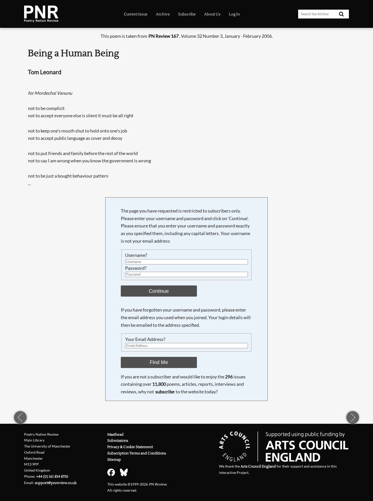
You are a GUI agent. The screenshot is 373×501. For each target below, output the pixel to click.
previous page (20, 417)
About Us (212, 14)
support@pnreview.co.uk (56, 482)
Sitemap (114, 459)
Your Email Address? (145, 339)
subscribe (164, 391)
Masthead (115, 434)
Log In (234, 14)
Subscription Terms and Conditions (136, 453)
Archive (163, 14)
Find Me (159, 362)
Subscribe (187, 14)
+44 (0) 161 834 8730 (52, 476)
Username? (136, 255)
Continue (159, 291)
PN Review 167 (163, 36)
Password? (135, 268)
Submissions (117, 440)
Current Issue (135, 14)
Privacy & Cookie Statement (130, 447)
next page (352, 417)
